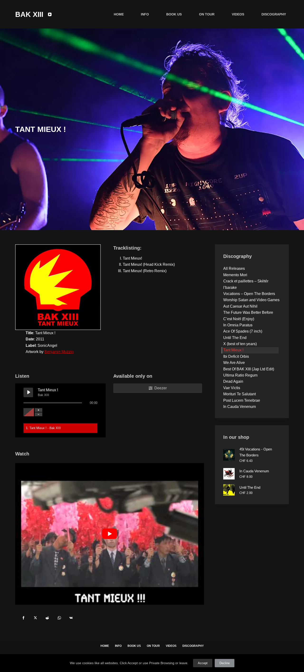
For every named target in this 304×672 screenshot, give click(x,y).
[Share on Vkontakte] (71, 617)
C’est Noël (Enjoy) (238, 319)
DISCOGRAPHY (273, 14)
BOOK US (174, 14)
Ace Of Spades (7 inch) (242, 331)
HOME (119, 14)
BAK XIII (29, 14)
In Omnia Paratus (237, 325)
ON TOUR (206, 14)
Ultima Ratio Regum (240, 375)
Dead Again (233, 381)
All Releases (234, 268)
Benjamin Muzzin (59, 352)
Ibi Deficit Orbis (236, 356)
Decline (224, 663)
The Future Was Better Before (248, 312)
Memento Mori (235, 275)
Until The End (235, 337)
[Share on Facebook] (23, 617)
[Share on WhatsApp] (59, 617)
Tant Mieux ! (233, 350)
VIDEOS (238, 14)
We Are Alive (234, 363)
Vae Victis (231, 388)
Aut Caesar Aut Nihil (240, 306)
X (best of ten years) (240, 344)
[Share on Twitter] (35, 617)
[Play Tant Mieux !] (28, 392)
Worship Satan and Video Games (251, 300)
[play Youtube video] (109, 534)
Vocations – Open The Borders (249, 294)
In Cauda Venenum (239, 407)
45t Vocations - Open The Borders (255, 452)
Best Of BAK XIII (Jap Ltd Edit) (248, 369)
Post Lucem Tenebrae (241, 400)
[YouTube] (50, 14)
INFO (145, 14)
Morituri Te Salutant (239, 394)
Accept (203, 663)
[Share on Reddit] (47, 617)
